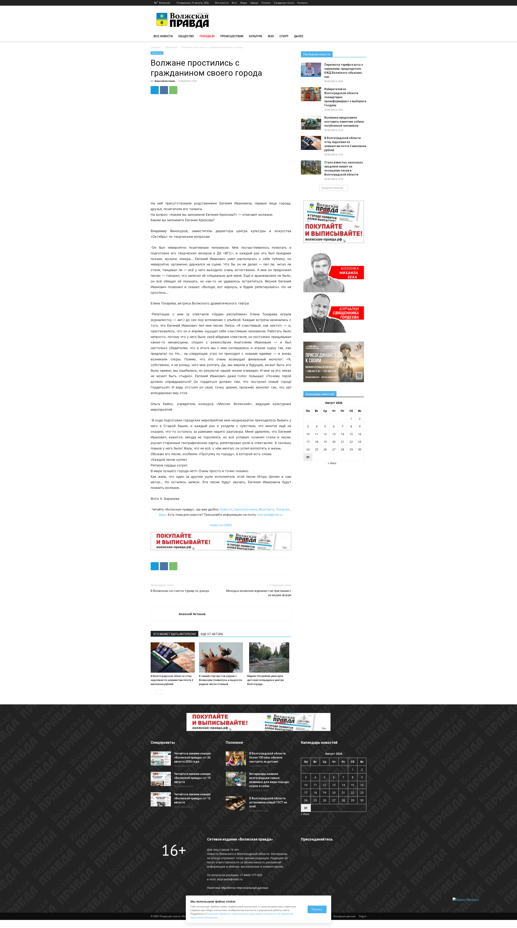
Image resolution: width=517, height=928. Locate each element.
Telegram (282, 509)
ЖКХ (271, 36)
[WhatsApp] (173, 90)
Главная (156, 47)
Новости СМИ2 (221, 525)
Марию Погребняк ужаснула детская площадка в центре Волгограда (265, 680)
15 (351, 434)
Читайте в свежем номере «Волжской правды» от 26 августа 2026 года (192, 757)
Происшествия (231, 36)
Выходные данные (344, 916)
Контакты (302, 2)
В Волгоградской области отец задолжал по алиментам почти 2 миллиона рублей (172, 680)
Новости (226, 509)
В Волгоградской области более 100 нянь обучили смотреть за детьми (267, 757)
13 (333, 434)
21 (342, 442)
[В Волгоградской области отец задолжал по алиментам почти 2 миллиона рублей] (173, 657)
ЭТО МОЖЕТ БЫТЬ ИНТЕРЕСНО (174, 634)
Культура (255, 36)
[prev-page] (153, 692)
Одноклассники (245, 509)
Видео (243, 2)
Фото (234, 2)
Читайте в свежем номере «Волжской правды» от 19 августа (192, 778)
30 (359, 449)
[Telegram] (357, 3)
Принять (317, 909)
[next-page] (159, 692)
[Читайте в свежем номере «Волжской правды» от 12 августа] (161, 799)
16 (359, 434)
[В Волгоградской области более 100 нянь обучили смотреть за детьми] (236, 758)
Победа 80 (207, 36)
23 (359, 442)
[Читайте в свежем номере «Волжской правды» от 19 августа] (161, 779)
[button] (361, 36)
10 (308, 434)
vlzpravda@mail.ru (270, 515)
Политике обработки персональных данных (232, 913)
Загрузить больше (332, 187)
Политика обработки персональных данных (237, 888)
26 (325, 449)
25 (316, 449)
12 (325, 434)
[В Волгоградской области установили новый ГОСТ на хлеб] (236, 803)
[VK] (164, 90)
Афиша (254, 2)
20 (333, 442)
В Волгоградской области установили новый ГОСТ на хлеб (268, 802)
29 (351, 449)
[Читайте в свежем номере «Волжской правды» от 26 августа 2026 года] (161, 758)
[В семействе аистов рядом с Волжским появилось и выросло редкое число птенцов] (221, 657)
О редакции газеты (284, 2)
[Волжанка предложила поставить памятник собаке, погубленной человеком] (311, 123)
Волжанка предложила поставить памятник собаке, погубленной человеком (344, 121)
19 (325, 442)
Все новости (222, 2)
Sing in (362, 916)
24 (308, 449)
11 (316, 434)
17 (308, 442)
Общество (186, 36)
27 (333, 449)
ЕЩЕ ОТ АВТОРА (212, 634)
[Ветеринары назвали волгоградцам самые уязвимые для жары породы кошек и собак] (236, 779)
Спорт (284, 36)
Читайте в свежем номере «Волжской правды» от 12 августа (192, 798)
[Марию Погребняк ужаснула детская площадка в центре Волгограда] (269, 657)
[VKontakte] (363, 3)
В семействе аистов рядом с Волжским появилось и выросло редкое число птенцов (220, 680)
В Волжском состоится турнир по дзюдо (180, 591)
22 (351, 442)
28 (342, 449)
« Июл (332, 463)
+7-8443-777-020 (251, 875)
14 (342, 434)
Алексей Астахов (164, 80)
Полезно (266, 2)
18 (316, 442)
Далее (298, 36)
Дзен (162, 515)
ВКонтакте (266, 509)
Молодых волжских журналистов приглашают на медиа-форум (258, 593)
